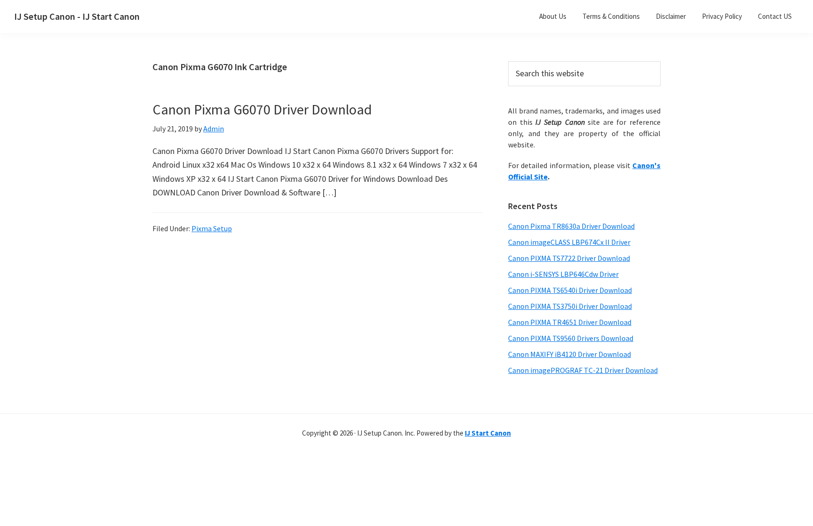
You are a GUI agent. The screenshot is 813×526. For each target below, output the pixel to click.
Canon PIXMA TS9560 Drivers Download (570, 338)
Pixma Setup (211, 228)
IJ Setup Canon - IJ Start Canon (77, 16)
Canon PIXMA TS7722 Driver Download (569, 258)
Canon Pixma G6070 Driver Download (262, 109)
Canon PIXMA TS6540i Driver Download (570, 290)
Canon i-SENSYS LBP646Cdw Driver (563, 274)
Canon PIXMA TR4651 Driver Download (569, 322)
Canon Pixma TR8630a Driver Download (571, 226)
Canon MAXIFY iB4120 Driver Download (569, 354)
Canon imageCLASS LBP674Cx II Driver (569, 242)
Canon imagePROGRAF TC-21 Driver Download (583, 370)
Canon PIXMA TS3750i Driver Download (570, 306)
